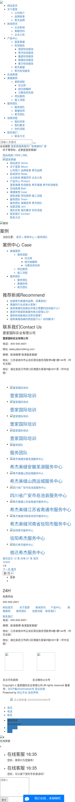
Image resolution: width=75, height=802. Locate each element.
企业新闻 (20, 27)
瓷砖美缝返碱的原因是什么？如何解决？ (33, 319)
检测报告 (20, 45)
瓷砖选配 (20, 81)
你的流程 (20, 128)
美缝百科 (20, 31)
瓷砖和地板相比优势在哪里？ (26, 315)
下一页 (6, 569)
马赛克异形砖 (25, 92)
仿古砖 (22, 85)
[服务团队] (16, 444)
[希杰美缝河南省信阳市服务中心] (29, 515)
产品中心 (12, 38)
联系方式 (20, 136)
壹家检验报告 (25, 49)
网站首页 (12, 5)
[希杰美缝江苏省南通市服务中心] (29, 501)
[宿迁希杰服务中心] (21, 544)
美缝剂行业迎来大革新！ (24, 304)
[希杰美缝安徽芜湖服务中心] (27, 458)
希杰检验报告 (25, 52)
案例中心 (29, 237)
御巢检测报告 (25, 60)
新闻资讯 (12, 23)
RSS (17, 155)
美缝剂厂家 (27, 146)
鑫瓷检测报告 (25, 56)
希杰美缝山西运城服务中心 (36, 481)
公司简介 (20, 12)
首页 (18, 237)
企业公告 (20, 34)
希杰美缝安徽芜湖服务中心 (36, 466)
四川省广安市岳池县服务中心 (38, 495)
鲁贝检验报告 (25, 63)
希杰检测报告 (22, 70)
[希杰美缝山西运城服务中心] (27, 473)
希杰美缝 (20, 67)
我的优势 (20, 121)
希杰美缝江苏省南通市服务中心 (40, 509)
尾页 (13, 569)
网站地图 (8, 155)
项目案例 (20, 96)
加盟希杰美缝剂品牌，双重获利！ (29, 301)
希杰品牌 (20, 20)
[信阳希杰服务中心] (21, 530)
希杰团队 (20, 114)
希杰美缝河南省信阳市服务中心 (40, 523)
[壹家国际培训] (19, 387)
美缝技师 (20, 110)
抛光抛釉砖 (24, 89)
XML (25, 155)
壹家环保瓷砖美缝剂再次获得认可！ (30, 311)
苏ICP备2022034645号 (21, 689)
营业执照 (40, 689)
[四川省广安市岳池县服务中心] (28, 487)
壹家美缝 (20, 41)
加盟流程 (12, 118)
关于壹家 (12, 9)
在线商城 (12, 74)
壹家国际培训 (23, 395)
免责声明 (33, 692)
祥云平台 (22, 692)
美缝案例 (12, 78)
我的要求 (20, 125)
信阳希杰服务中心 (27, 538)
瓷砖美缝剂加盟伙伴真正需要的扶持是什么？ (35, 308)
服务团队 (12, 103)
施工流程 (20, 99)
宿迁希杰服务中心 (27, 552)
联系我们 (12, 132)
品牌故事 (20, 16)
